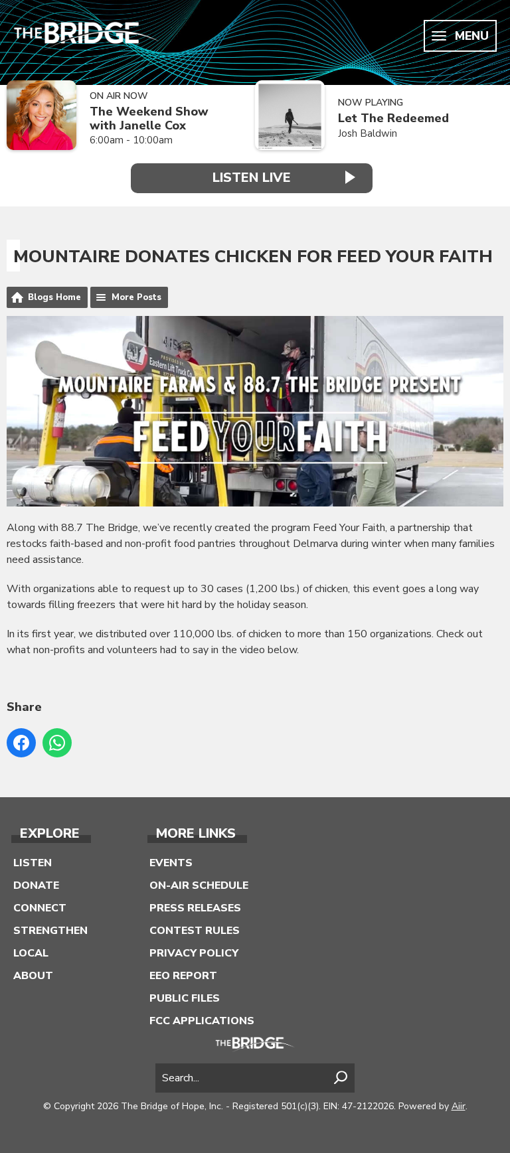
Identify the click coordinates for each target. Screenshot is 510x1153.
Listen (32, 863)
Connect (39, 908)
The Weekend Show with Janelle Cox (149, 118)
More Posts (136, 297)
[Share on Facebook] (21, 742)
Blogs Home (54, 297)
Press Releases (195, 908)
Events (171, 863)
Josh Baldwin (367, 133)
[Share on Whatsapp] (57, 742)
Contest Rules (194, 930)
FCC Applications (201, 1021)
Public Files (184, 998)
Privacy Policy (193, 953)
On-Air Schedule (198, 885)
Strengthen (50, 930)
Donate (36, 885)
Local (30, 953)
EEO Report (183, 975)
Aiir (459, 1106)
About (33, 975)
